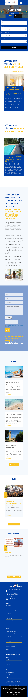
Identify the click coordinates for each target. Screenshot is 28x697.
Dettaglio (8, 394)
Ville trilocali (14, 613)
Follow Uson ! (13, 599)
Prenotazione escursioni (11, 447)
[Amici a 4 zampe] (14, 373)
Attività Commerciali (14, 646)
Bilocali (14, 608)
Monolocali (14, 605)
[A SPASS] (14, 545)
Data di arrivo (4, 26)
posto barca (14, 618)
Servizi (7, 662)
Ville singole (14, 641)
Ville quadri (14, 615)
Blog (7, 669)
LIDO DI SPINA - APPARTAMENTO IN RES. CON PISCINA (13, 159)
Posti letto (3, 38)
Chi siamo (8, 659)
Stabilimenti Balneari (14, 415)
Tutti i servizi (14, 464)
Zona (2, 20)
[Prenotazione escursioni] (14, 436)
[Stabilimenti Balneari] (14, 405)
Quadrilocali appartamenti (14, 633)
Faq (7, 677)
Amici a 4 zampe (12, 382)
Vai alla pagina (14, 13)
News (7, 667)
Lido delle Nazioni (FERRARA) (15, 590)
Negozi (14, 649)
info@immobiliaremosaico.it (15, 596)
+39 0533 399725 (13, 593)
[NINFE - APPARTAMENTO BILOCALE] (14, 82)
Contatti (8, 674)
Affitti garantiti (9, 664)
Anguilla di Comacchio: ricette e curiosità (13, 503)
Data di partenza (5, 32)
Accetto (15, 694)
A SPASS (8, 553)
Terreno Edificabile (14, 644)
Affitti (10, 16)
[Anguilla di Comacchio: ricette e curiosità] (14, 492)
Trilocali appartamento (14, 610)
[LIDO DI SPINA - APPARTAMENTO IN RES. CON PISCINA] (14, 146)
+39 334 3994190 (14, 594)
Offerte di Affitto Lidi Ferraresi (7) (16, 71)
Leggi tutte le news (14, 576)
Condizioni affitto (10, 672)
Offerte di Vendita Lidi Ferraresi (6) (15, 136)
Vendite (18, 16)
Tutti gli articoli (14, 524)
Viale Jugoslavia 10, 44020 (14, 589)
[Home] (11, 2)
